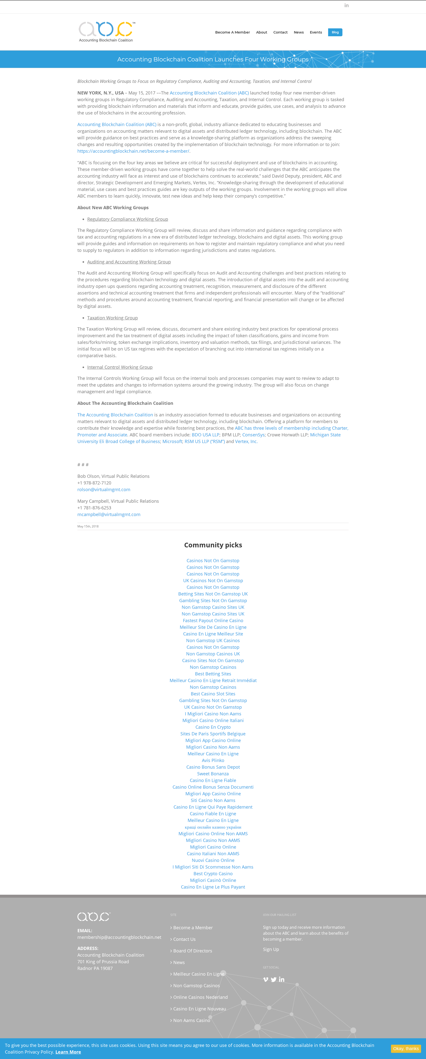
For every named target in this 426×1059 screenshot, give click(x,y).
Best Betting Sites (213, 674)
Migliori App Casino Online (213, 740)
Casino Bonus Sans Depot (213, 767)
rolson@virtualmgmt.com (103, 489)
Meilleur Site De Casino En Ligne (213, 627)
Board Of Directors (192, 951)
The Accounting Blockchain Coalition (115, 415)
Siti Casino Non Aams (213, 800)
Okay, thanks (406, 1048)
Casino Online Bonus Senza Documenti (213, 787)
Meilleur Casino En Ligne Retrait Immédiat (213, 680)
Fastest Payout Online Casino (213, 620)
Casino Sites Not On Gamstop (213, 660)
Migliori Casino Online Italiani (213, 720)
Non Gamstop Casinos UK (213, 654)
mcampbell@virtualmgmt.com (109, 514)
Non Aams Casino (191, 1020)
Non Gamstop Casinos (213, 667)
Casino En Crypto (213, 727)
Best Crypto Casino (213, 873)
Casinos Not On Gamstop (213, 560)
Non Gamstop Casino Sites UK (213, 607)
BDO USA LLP (205, 435)
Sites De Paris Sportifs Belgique (213, 734)
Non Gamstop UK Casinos (213, 640)
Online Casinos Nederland (200, 997)
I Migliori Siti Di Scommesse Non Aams (213, 867)
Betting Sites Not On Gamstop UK (213, 594)
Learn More (68, 1052)
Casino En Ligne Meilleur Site (213, 634)
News (179, 962)
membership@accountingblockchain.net (119, 937)
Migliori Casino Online (213, 847)
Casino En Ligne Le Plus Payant (213, 887)
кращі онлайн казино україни (213, 827)
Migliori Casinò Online (213, 880)
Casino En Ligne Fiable (213, 780)
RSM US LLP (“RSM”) (205, 441)
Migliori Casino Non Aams (213, 747)
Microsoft (172, 441)
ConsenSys (253, 435)
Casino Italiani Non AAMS (213, 853)
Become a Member (193, 927)
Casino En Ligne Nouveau (199, 1009)
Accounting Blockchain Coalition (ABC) (209, 93)
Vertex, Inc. (246, 441)
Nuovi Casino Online (213, 860)
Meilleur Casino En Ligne (213, 754)
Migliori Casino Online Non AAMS (213, 833)
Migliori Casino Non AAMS (213, 840)
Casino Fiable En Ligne (213, 814)
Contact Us (184, 939)
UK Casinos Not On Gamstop (213, 580)
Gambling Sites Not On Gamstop (213, 600)
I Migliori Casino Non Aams (213, 714)
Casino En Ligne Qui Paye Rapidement (213, 807)
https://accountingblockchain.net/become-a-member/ (133, 151)
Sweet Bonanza (213, 774)
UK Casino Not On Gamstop (213, 707)
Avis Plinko (213, 760)
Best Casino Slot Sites (213, 694)
